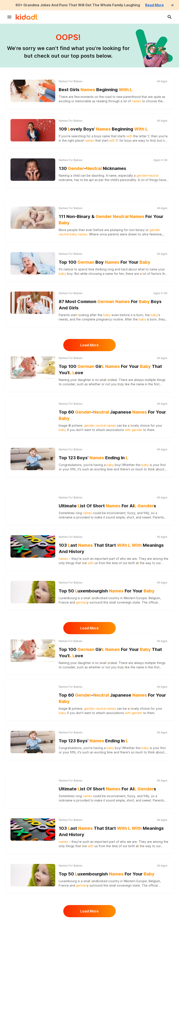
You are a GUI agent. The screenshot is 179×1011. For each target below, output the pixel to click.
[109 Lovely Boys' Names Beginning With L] (32, 130)
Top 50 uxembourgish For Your (107, 591)
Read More (154, 5)
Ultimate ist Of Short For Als (107, 505)
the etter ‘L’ (138, 136)
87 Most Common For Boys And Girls (110, 304)
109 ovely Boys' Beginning (103, 129)
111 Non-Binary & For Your (111, 219)
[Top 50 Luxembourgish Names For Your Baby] (32, 592)
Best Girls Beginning (95, 89)
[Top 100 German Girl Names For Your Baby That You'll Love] (32, 367)
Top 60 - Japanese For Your (112, 415)
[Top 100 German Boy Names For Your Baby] (32, 263)
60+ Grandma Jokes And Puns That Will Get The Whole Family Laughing (77, 5)
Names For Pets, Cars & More (78, 963)
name (106, 136)
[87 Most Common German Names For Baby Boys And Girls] (32, 303)
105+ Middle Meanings (105, 932)
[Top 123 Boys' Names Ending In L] (32, 459)
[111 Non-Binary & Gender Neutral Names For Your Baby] (32, 217)
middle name (97, 939)
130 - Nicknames (92, 168)
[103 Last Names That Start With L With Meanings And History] (32, 546)
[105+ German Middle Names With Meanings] (32, 933)
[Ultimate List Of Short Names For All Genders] (32, 507)
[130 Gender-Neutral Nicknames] (32, 169)
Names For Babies (71, 81)
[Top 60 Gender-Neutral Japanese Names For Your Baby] (32, 413)
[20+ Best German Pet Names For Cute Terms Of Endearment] (32, 973)
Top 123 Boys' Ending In (93, 457)
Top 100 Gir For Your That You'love (110, 369)
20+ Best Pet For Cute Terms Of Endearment (110, 975)
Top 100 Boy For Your (104, 262)
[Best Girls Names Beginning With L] (32, 91)
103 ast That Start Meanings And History (111, 548)
